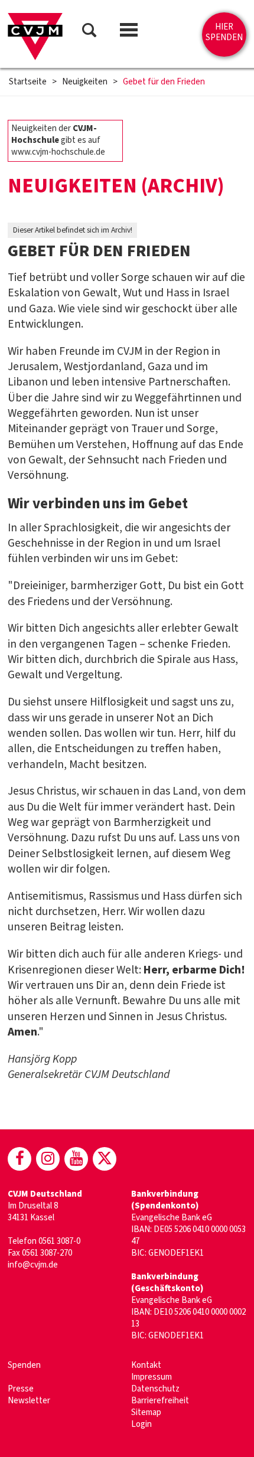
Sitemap (146, 1412)
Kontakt (146, 1365)
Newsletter (29, 1400)
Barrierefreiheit (160, 1400)
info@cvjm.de (33, 1265)
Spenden (24, 1365)
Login (141, 1424)
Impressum (151, 1377)
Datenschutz (155, 1389)
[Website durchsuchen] (89, 32)
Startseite (28, 82)
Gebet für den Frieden (164, 82)
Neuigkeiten (85, 82)
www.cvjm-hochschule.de (58, 152)
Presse (21, 1389)
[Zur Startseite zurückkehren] (35, 36)
